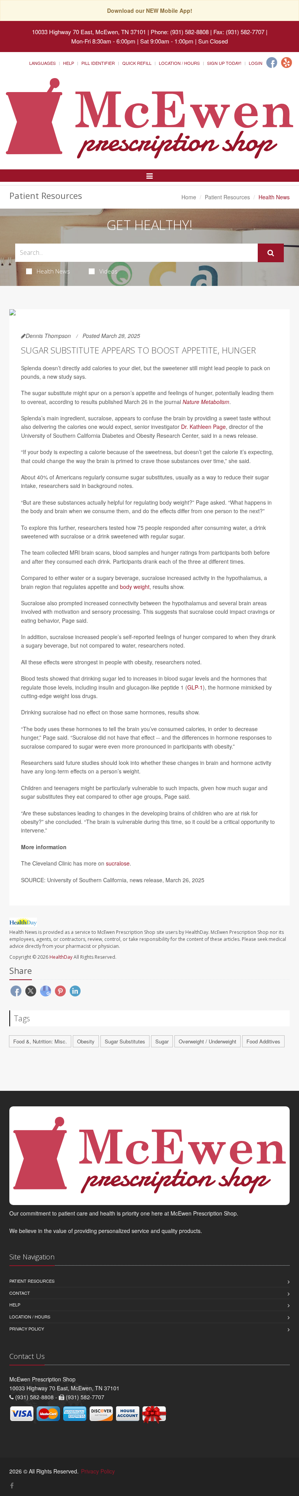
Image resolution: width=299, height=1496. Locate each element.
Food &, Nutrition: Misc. (40, 1041)
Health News (53, 271)
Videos (108, 271)
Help (68, 63)
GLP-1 (195, 687)
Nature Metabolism (206, 402)
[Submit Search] (271, 253)
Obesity (86, 1041)
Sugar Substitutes (125, 1041)
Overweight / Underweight (207, 1041)
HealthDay (60, 957)
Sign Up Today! (224, 63)
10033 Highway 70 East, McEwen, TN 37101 (89, 32)
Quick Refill (136, 63)
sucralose (118, 863)
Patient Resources (227, 197)
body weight (135, 586)
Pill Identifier (98, 63)
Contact (19, 1293)
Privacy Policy (26, 1328)
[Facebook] (271, 62)
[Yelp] (286, 62)
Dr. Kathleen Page (203, 426)
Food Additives (263, 1041)
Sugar (162, 1041)
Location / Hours (179, 63)
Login (255, 63)
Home (188, 197)
